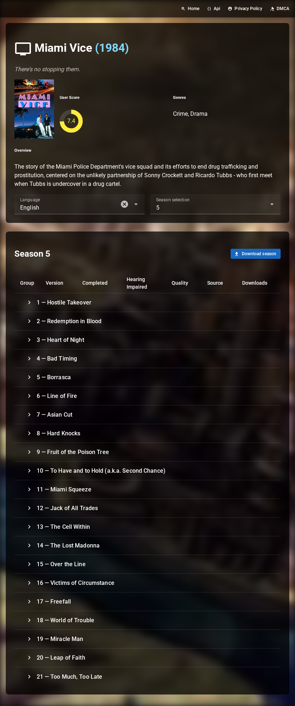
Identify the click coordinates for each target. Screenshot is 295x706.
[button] (124, 204)
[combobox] (79, 204)
